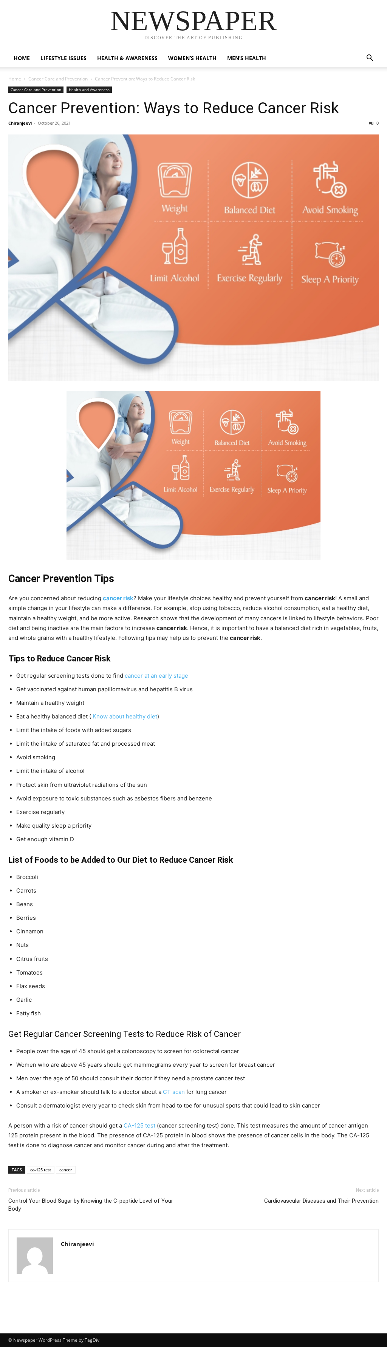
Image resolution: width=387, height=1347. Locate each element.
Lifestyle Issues (63, 58)
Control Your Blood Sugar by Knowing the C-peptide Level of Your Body (90, 1204)
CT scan (174, 1091)
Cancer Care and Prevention (58, 79)
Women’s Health (192, 58)
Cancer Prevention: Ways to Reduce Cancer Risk (173, 108)
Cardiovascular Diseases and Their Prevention (321, 1200)
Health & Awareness (127, 58)
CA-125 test (139, 1125)
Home (22, 58)
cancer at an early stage (156, 675)
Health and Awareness (89, 89)
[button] (370, 58)
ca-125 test (40, 1169)
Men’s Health (246, 58)
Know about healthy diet (125, 716)
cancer (65, 1169)
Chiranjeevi (20, 123)
